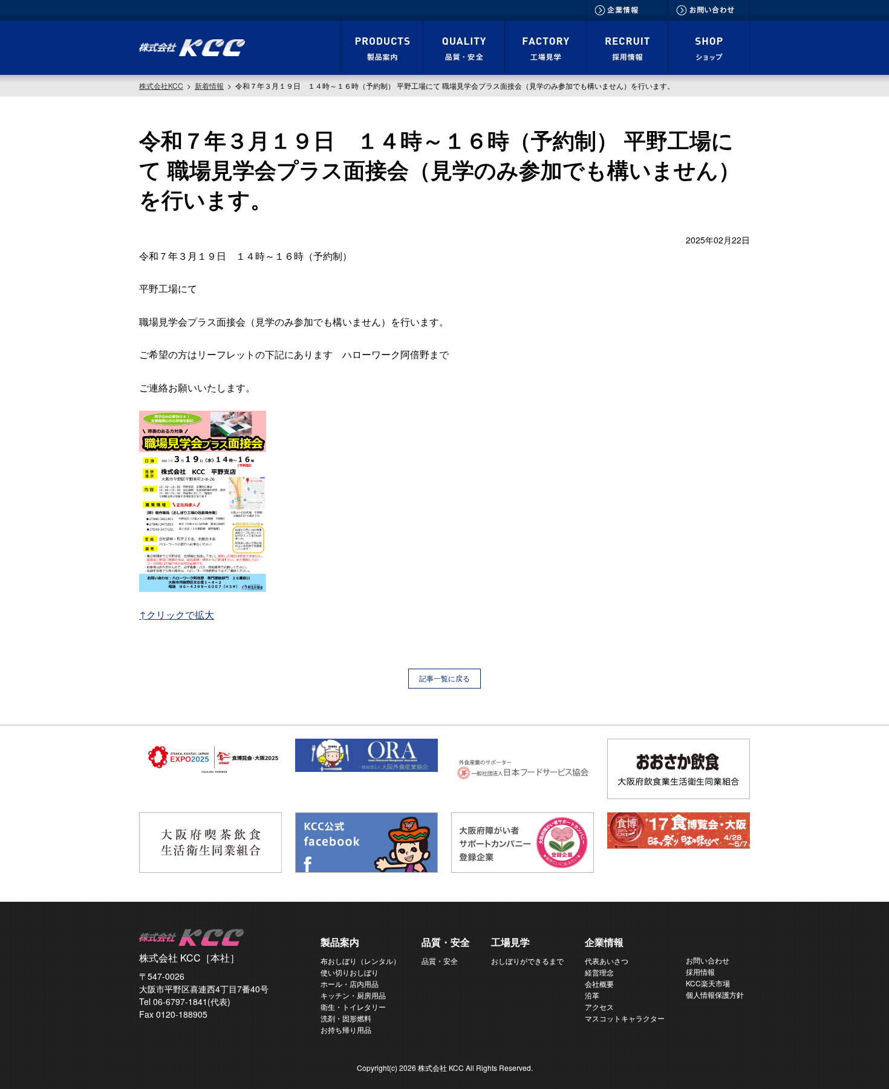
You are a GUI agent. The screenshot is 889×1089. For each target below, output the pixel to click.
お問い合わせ (707, 960)
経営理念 (599, 972)
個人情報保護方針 (715, 994)
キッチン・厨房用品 (353, 995)
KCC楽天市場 (708, 983)
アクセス (599, 1006)
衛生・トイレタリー (353, 1006)
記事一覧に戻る (444, 678)
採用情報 (700, 971)
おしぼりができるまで (527, 961)
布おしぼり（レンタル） (360, 961)
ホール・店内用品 (350, 983)
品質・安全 (440, 961)
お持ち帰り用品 (346, 1029)
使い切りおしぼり (350, 972)
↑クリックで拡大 (176, 615)
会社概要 (599, 983)
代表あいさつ (606, 961)
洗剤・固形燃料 (346, 1018)
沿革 (592, 995)
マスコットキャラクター (625, 1018)
